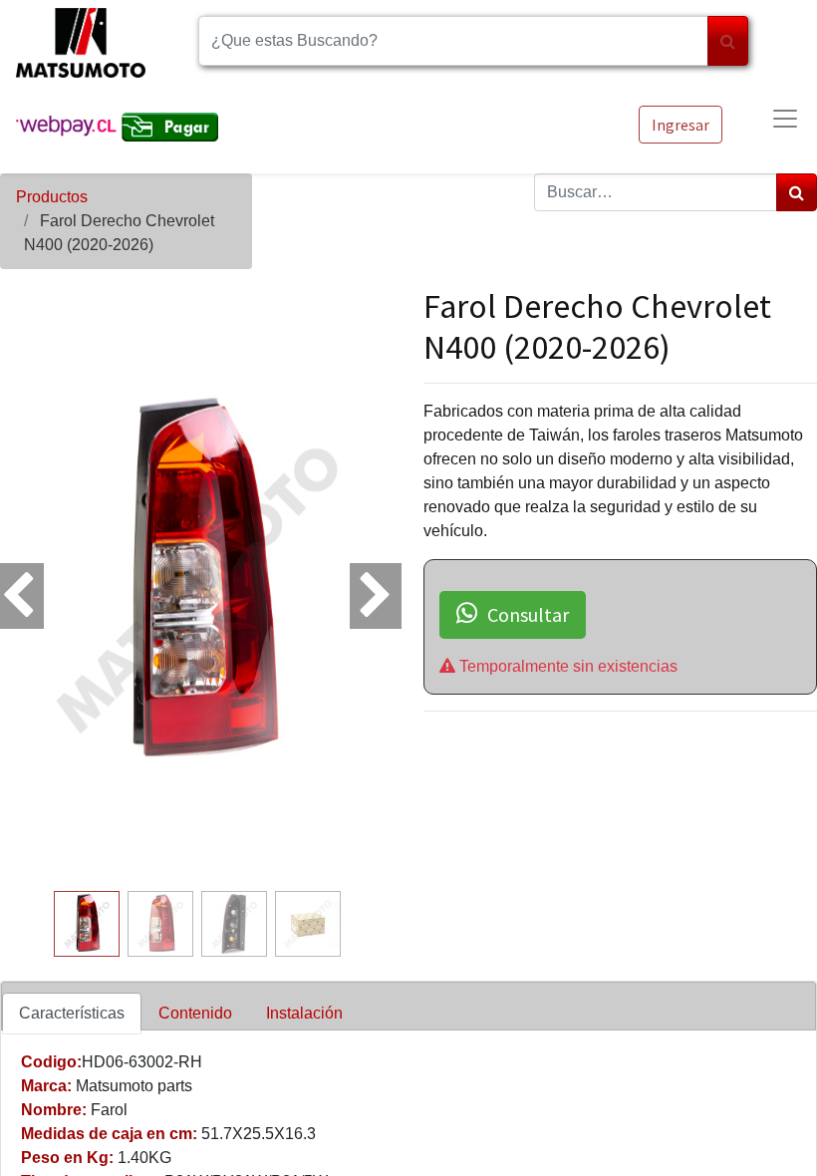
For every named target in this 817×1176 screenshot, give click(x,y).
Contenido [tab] (195, 1013)
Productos (52, 196)
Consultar (528, 614)
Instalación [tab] (304, 1013)
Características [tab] (72, 1013)
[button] (29, 584)
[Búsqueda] (727, 41)
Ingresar (680, 125)
